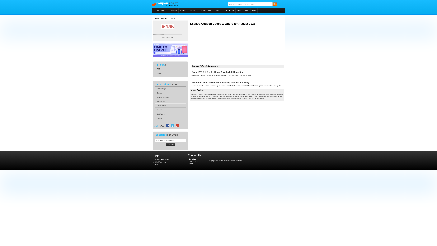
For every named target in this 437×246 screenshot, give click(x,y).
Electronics (193, 10)
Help (254, 10)
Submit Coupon (243, 10)
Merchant (164, 18)
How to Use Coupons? (162, 160)
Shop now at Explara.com (256, 99)
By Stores (173, 10)
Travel (217, 10)
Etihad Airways (161, 105)
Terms (191, 163)
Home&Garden (228, 10)
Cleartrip (159, 110)
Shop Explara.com (167, 37)
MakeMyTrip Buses (163, 97)
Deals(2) (159, 73)
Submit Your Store (160, 162)
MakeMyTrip (161, 101)
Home (157, 18)
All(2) (158, 69)
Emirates (160, 93)
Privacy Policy (193, 161)
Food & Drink (206, 10)
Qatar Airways (161, 89)
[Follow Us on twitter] (172, 125)
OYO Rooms (161, 114)
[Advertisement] (209, 47)
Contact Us (192, 159)
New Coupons (161, 10)
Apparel (183, 10)
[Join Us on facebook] (167, 125)
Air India (159, 118)
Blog (156, 164)
